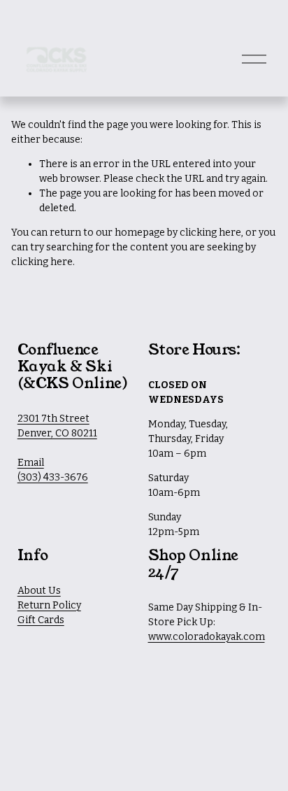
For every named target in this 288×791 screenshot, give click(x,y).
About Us (39, 591)
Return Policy (49, 605)
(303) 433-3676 (52, 477)
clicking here (210, 232)
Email (30, 463)
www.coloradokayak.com (206, 637)
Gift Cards (40, 620)
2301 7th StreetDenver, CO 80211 (57, 426)
